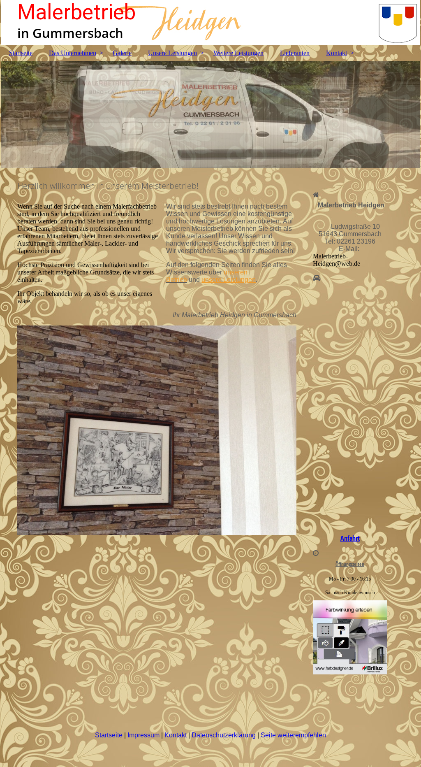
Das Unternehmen (72, 52)
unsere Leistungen (228, 279)
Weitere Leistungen (238, 52)
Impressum (144, 735)
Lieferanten (295, 52)
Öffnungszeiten (349, 563)
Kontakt (336, 52)
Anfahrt (350, 538)
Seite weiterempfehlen (293, 735)
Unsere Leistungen (172, 52)
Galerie (122, 52)
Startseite (20, 52)
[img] (210, 22)
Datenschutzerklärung (224, 735)
